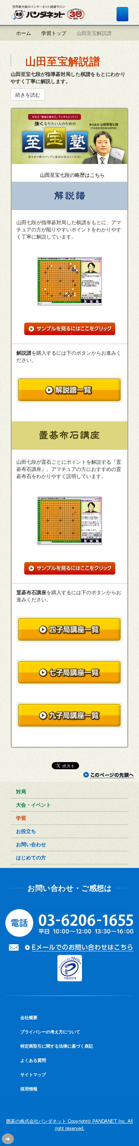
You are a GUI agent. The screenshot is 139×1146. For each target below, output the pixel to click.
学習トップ (53, 32)
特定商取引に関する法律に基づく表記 (56, 1046)
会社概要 (28, 1017)
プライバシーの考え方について (49, 1031)
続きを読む (27, 94)
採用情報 (28, 1088)
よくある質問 (32, 1060)
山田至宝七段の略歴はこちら (71, 174)
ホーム (23, 32)
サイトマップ (32, 1074)
